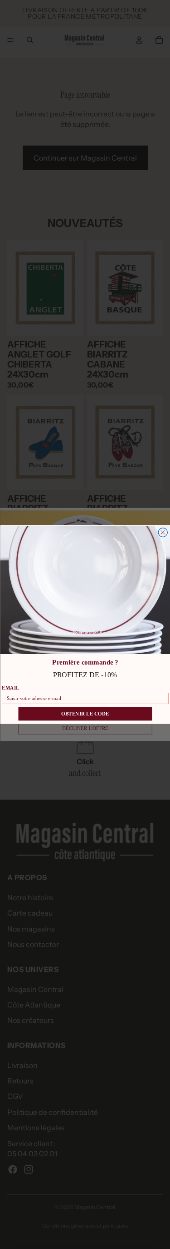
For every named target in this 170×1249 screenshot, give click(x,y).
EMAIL (10, 688)
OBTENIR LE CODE (85, 714)
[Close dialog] (162, 532)
